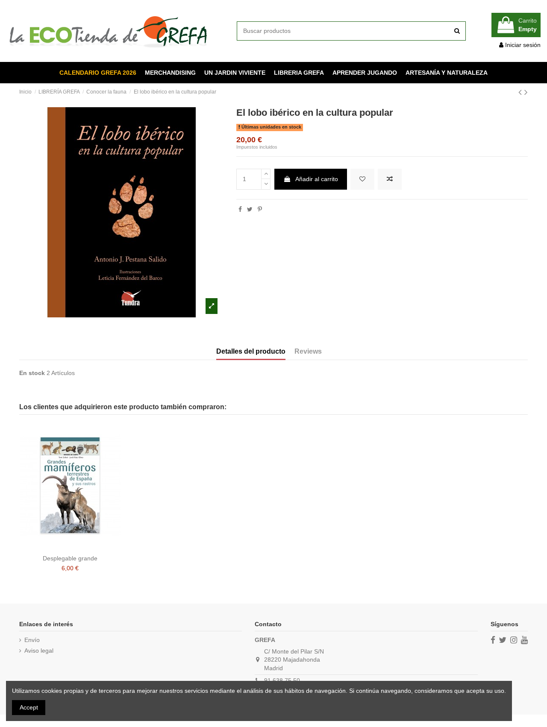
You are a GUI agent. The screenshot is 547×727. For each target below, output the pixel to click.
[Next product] (526, 92)
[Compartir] (240, 209)
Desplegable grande (70, 558)
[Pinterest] (260, 209)
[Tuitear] (250, 209)
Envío (32, 639)
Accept (29, 707)
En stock (32, 372)
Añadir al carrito (316, 179)
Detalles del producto (250, 351)
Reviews (308, 351)
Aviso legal (38, 650)
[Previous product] (521, 92)
